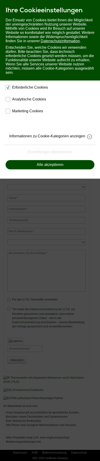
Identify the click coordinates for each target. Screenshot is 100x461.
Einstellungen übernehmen (50, 152)
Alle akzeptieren (50, 165)
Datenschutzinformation (60, 41)
